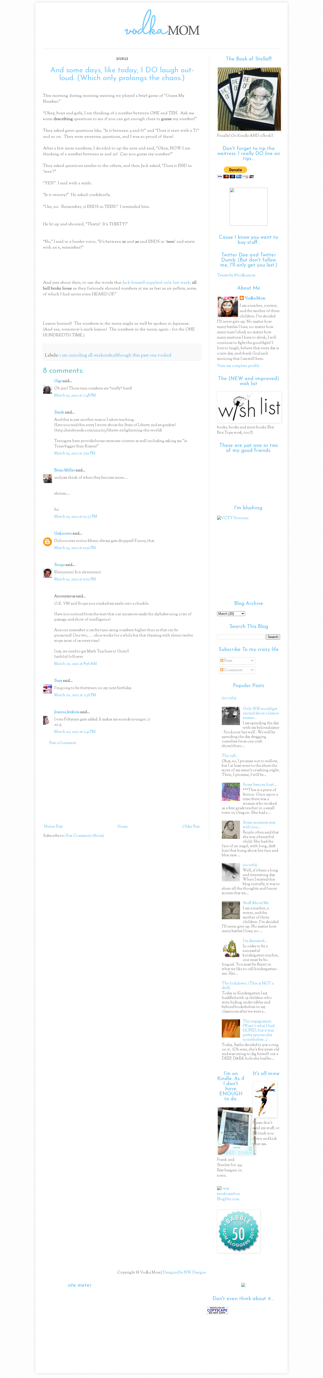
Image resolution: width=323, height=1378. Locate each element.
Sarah (59, 412)
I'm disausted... (255, 941)
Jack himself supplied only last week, (157, 283)
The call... (230, 756)
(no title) (229, 698)
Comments (233, 670)
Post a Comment (62, 743)
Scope (59, 565)
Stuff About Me (256, 903)
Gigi (58, 381)
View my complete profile (238, 366)
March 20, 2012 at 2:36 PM (75, 695)
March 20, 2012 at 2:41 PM (75, 732)
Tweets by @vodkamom (236, 275)
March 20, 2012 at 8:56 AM (75, 664)
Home (123, 826)
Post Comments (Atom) (85, 836)
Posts (227, 661)
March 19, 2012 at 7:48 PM (75, 395)
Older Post (191, 826)
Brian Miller (64, 470)
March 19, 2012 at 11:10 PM (75, 579)
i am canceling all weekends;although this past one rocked (115, 355)
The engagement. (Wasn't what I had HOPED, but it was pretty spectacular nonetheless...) (258, 1030)
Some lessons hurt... (260, 785)
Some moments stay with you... (259, 825)
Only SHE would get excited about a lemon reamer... (261, 713)
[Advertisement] (122, 785)
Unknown (63, 533)
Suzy (58, 681)
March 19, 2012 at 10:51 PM (75, 548)
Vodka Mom (255, 298)
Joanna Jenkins (66, 712)
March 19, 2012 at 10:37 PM (75, 516)
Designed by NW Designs (184, 1272)
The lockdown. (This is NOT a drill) (248, 986)
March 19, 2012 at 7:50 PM (74, 453)
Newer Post (53, 826)
